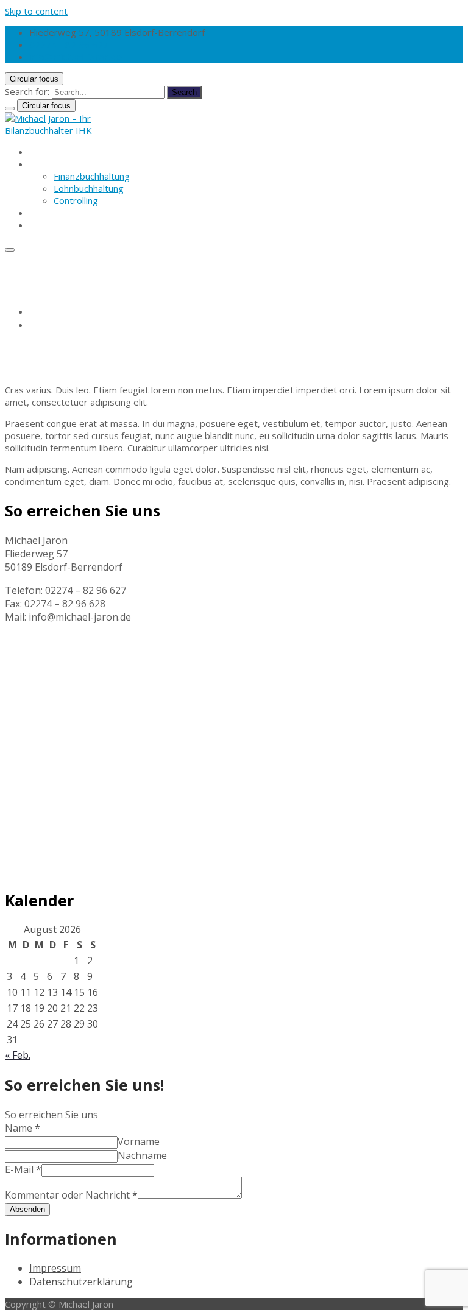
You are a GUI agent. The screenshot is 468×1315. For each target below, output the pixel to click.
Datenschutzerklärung (81, 1281)
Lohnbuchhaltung (89, 188)
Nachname (142, 1155)
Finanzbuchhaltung (92, 176)
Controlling (76, 200)
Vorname (139, 1141)
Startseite (50, 152)
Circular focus (34, 78)
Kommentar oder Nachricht (71, 1195)
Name (22, 1128)
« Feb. (17, 1055)
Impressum (55, 1268)
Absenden (27, 1209)
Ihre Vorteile (55, 212)
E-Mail (23, 1169)
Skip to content (36, 11)
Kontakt (45, 225)
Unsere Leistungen (69, 164)
